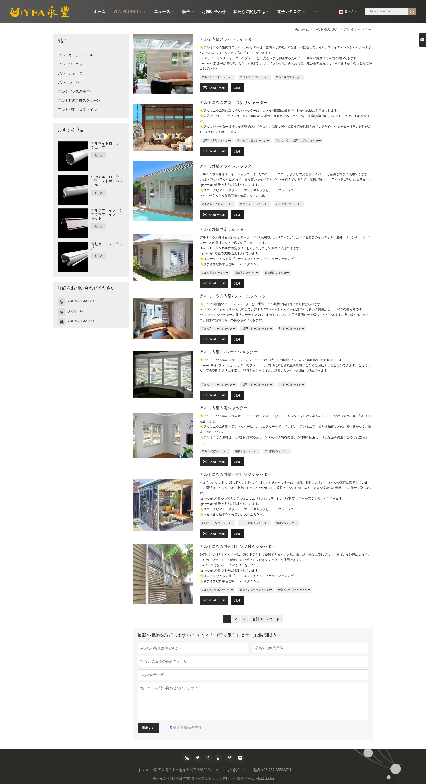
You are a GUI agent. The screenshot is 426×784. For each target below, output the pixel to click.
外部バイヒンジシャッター (217, 523)
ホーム (302, 29)
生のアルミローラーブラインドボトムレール (107, 181)
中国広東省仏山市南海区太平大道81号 (180, 770)
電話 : (257, 770)
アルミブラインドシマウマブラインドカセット (107, 214)
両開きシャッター (286, 523)
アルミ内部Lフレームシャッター (229, 352)
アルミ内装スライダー (289, 77)
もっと (99, 155)
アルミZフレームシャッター (218, 328)
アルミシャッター (72, 73)
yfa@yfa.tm (76, 311)
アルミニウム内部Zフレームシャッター (235, 296)
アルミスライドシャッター (217, 77)
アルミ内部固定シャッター (224, 408)
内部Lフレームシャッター (256, 384)
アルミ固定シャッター (214, 272)
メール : (221, 770)
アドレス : (142, 770)
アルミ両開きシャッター (254, 523)
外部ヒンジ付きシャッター (256, 589)
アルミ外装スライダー (289, 204)
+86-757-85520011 (81, 321)
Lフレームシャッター (291, 384)
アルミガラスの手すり (75, 91)
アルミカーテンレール (75, 55)
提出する (148, 728)
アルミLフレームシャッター (218, 384)
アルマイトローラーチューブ (107, 145)
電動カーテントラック (107, 246)
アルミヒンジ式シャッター (217, 589)
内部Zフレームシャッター (256, 328)
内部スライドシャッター (254, 77)
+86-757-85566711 (81, 301)
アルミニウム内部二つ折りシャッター (234, 102)
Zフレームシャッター (291, 328)
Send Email (214, 87)
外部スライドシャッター (254, 204)
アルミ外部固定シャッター (224, 229)
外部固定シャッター (246, 272)
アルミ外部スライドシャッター (228, 166)
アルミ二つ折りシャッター (253, 140)
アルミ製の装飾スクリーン (79, 100)
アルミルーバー (70, 82)
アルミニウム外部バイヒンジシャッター (236, 474)
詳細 (237, 88)
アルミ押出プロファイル (77, 109)
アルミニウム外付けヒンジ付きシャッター (238, 546)
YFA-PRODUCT (326, 29)
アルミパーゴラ (70, 64)
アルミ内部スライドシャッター (228, 39)
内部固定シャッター (246, 451)
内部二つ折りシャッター (216, 140)
